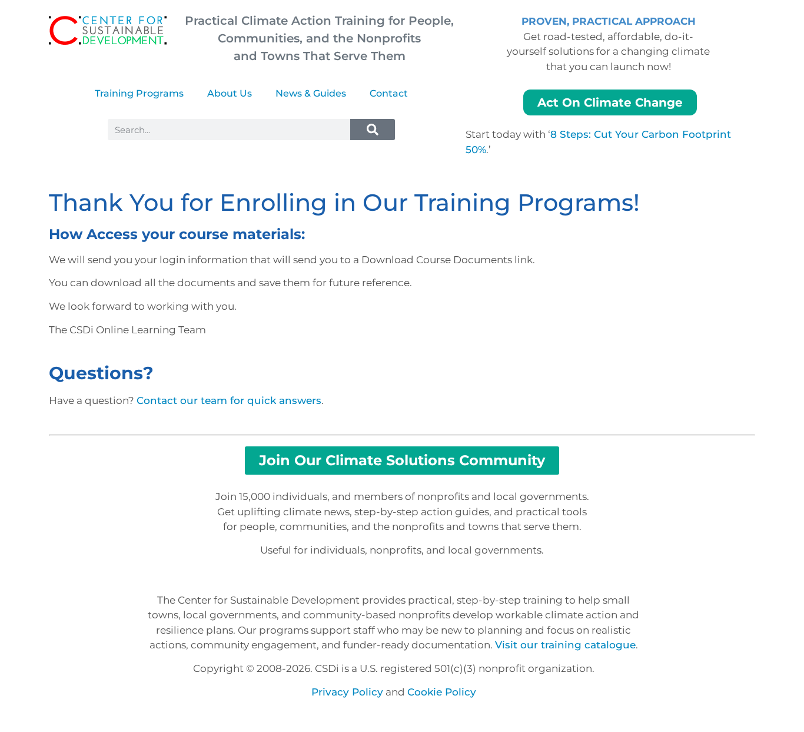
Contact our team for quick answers (229, 400)
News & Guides (310, 93)
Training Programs (139, 93)
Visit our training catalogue (565, 645)
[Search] (372, 129)
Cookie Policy (441, 692)
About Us (229, 93)
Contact (389, 93)
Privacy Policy (347, 692)
